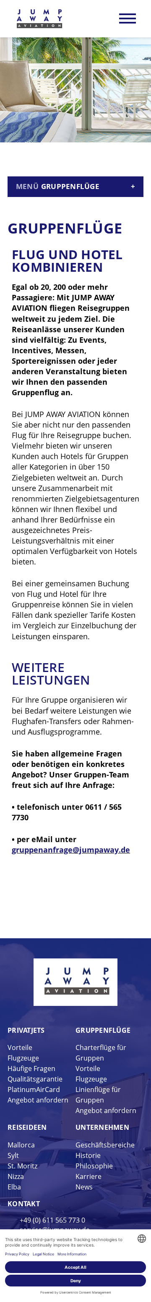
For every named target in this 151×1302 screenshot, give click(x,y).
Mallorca (21, 1145)
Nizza (16, 1176)
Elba (14, 1187)
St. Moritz (22, 1166)
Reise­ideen (27, 1127)
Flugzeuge (23, 1058)
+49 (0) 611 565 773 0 (52, 1220)
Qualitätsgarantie (35, 1079)
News (84, 1187)
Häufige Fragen (31, 1068)
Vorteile (20, 1047)
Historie (88, 1155)
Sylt (13, 1155)
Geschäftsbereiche (105, 1145)
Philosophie (94, 1166)
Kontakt (24, 1203)
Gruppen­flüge (103, 1030)
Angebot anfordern (38, 1100)
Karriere (89, 1176)
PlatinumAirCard (34, 1089)
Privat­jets (26, 1030)
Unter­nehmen (102, 1127)
